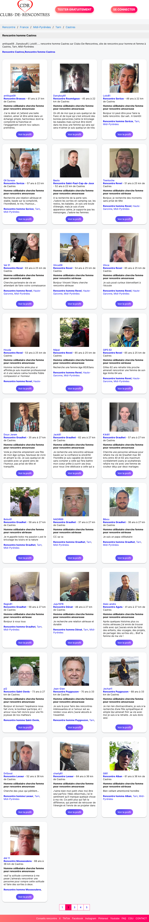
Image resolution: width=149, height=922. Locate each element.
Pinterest (103, 918)
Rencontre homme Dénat (67, 629)
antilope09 (10, 95)
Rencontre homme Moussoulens (22, 889)
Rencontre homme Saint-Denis (21, 720)
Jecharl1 (107, 688)
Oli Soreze (9, 180)
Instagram (90, 918)
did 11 (7, 858)
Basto (56, 180)
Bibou (106, 519)
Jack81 (57, 434)
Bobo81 (8, 519)
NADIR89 (58, 519)
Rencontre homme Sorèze (118, 121)
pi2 (5, 688)
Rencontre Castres (13, 51)
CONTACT (141, 918)
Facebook (77, 918)
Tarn (136, 121)
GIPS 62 (107, 349)
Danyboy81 (59, 95)
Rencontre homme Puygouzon (70, 720)
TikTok (66, 918)
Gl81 (105, 773)
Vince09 (57, 265)
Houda (7, 349)
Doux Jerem (10, 434)
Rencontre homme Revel (117, 206)
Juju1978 (58, 603)
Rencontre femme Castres (40, 51)
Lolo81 (106, 95)
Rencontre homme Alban (117, 796)
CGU (130, 918)
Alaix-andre (109, 603)
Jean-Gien (59, 688)
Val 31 (7, 265)
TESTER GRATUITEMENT (74, 9)
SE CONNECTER (124, 9)
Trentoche (108, 180)
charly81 (58, 773)
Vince (106, 265)
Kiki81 (106, 434)
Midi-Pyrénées (111, 124)
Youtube (114, 918)
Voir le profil (24, 134)
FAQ (124, 918)
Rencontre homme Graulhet (20, 544)
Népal (56, 349)
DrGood (8, 773)
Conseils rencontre (46, 918)
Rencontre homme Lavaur (18, 796)
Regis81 (8, 603)
